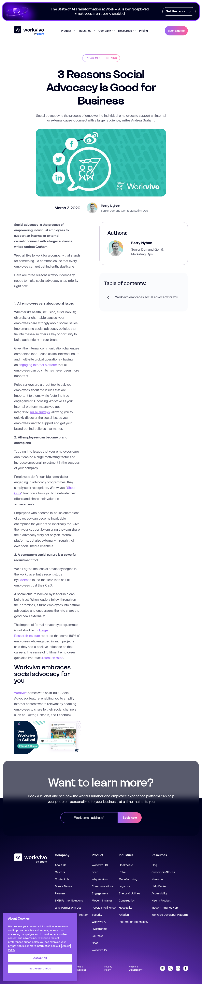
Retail (122, 872)
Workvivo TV (99, 950)
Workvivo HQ (100, 865)
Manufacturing (128, 879)
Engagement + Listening (101, 58)
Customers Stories (163, 872)
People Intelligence (104, 907)
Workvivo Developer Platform (170, 914)
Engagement (100, 893)
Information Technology (133, 922)
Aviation (124, 914)
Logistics (124, 886)
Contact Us (62, 879)
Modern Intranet (102, 900)
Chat (95, 943)
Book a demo (176, 30)
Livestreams (99, 929)
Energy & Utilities (129, 893)
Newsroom (158, 879)
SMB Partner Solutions (69, 900)
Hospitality (125, 907)
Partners (60, 893)
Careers (60, 872)
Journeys (97, 936)
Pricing (143, 30)
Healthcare (126, 865)
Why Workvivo (100, 879)
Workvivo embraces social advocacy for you (146, 297)
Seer (95, 872)
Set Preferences (40, 968)
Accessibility (159, 893)
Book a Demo (63, 886)
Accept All (40, 958)
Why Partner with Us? (68, 907)
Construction (127, 900)
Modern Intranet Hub (165, 907)
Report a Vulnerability (135, 968)
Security (97, 914)
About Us (60, 865)
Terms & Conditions (80, 968)
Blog (154, 865)
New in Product (161, 900)
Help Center (159, 886)
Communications (102, 886)
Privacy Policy (108, 968)
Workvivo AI (99, 922)
